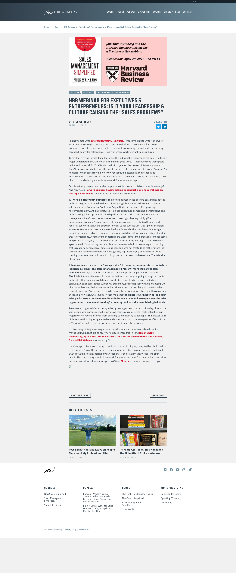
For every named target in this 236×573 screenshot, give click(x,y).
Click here (126, 361)
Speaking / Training (171, 498)
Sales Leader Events (171, 493)
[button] (158, 126)
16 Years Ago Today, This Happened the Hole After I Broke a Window (141, 451)
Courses (157, 12)
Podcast (130, 12)
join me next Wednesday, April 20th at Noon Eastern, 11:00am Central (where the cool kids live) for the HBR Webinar (116, 336)
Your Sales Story (52, 505)
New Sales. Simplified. (55, 493)
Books (110, 12)
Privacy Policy (70, 529)
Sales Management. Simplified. (107, 140)
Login (193, 1)
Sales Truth (128, 509)
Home (46, 27)
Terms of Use (84, 529)
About (121, 12)
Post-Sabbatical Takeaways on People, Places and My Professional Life (92, 451)
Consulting (166, 502)
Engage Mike (144, 12)
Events (167, 12)
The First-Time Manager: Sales (137, 493)
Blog (177, 12)
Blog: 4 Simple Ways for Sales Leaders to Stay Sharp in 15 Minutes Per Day (98, 508)
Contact (187, 12)
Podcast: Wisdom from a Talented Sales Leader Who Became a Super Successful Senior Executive (97, 497)
